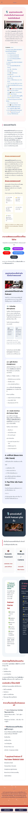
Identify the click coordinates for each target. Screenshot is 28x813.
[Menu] (2, 2)
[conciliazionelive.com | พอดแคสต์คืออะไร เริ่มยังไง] (15, 2)
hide (12, 47)
